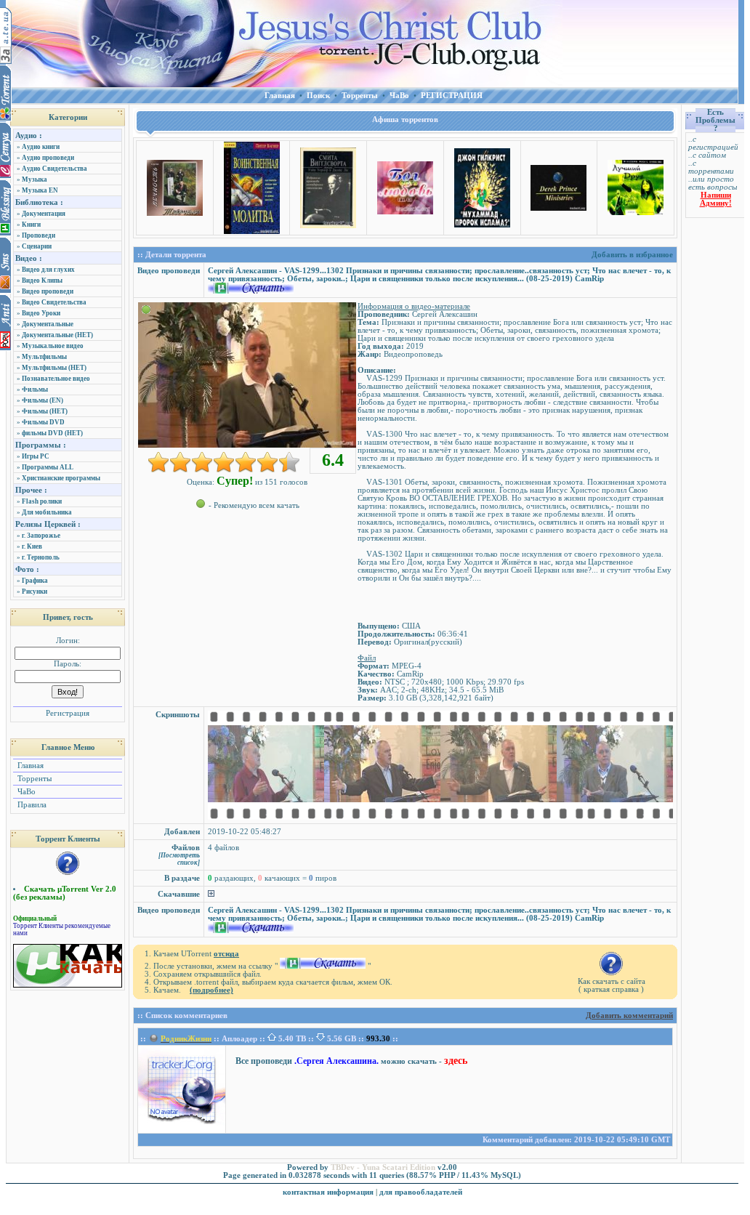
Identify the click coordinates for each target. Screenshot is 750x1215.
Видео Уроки (41, 313)
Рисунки (34, 591)
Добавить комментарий (629, 1016)
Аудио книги (41, 146)
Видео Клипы (42, 280)
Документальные (47, 324)
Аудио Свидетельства (54, 168)
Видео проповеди (47, 291)
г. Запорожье (41, 535)
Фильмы (35, 389)
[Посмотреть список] (179, 859)
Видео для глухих (48, 269)
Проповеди (38, 235)
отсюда (226, 954)
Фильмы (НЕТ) (45, 411)
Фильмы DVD (43, 422)
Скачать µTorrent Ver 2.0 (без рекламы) (64, 893)
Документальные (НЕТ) (57, 335)
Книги (31, 224)
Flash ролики (42, 501)
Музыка (34, 179)
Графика (35, 580)
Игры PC (35, 456)
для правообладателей (420, 1192)
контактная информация (328, 1192)
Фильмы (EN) (42, 400)
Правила (31, 805)
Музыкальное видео (53, 346)
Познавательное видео (56, 378)
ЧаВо (25, 792)
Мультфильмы (44, 356)
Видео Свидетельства (54, 302)
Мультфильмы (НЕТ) (54, 367)
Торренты (33, 779)
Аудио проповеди (48, 157)
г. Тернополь (41, 557)
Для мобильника (47, 512)
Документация (43, 213)
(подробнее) (211, 990)
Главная (29, 766)
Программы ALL (47, 467)
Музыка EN (40, 190)
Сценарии (37, 246)
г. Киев (32, 546)
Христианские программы (61, 478)
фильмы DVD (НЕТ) (52, 433)
